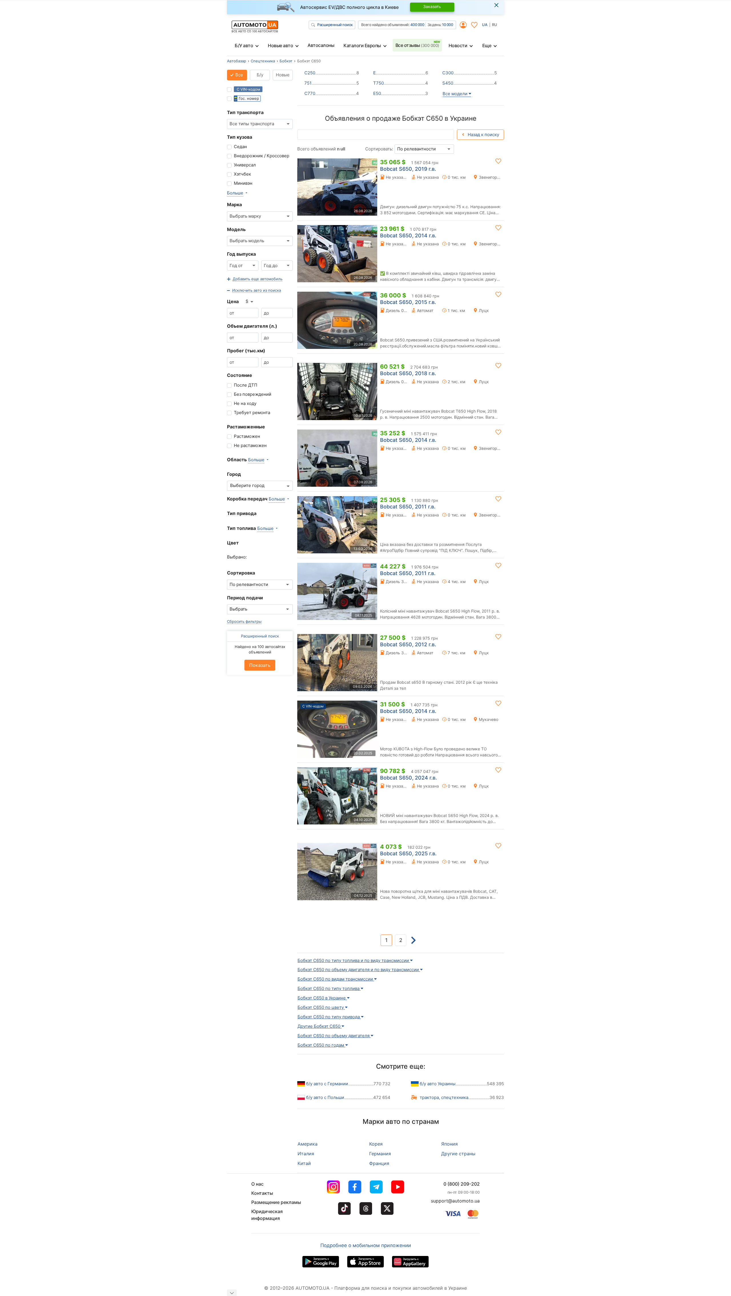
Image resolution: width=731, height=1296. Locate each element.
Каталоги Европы (362, 45)
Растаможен (247, 436)
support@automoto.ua (455, 1201)
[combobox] (260, 124)
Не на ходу (245, 403)
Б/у (260, 74)
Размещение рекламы (276, 1202)
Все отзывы (417, 45)
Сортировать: (379, 149)
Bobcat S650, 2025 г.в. (408, 853)
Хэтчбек (242, 174)
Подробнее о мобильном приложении (365, 1245)
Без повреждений (252, 394)
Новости (458, 45)
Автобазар (236, 61)
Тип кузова (239, 137)
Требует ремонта (252, 412)
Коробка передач (247, 499)
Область (237, 459)
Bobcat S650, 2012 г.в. (408, 644)
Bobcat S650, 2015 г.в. (408, 302)
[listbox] (249, 301)
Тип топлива (241, 528)
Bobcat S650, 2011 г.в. (407, 507)
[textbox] (249, 485)
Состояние (239, 375)
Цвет (233, 543)
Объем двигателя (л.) (252, 326)
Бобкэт (286, 61)
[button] (254, 279)
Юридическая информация (267, 1214)
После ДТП (245, 385)
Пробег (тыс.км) (246, 350)
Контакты (262, 1193)
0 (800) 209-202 (461, 1184)
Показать (259, 665)
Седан (240, 146)
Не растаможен (250, 445)
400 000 (417, 24)
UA (484, 24)
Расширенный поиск (335, 24)
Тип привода (241, 513)
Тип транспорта (245, 112)
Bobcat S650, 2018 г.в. (408, 373)
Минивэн (243, 183)
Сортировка (241, 573)
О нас (257, 1184)
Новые (283, 74)
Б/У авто (244, 45)
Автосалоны (321, 45)
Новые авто (280, 45)
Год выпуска (241, 254)
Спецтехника (263, 61)
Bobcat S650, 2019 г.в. (408, 169)
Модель (236, 229)
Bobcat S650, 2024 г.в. (408, 778)
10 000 (447, 24)
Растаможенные (246, 427)
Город (234, 474)
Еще (486, 45)
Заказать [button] (432, 6)
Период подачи (245, 598)
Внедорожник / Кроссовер (261, 155)
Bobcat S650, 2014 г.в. (408, 235)
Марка (234, 204)
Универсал (245, 165)
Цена (233, 301)
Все (238, 74)
